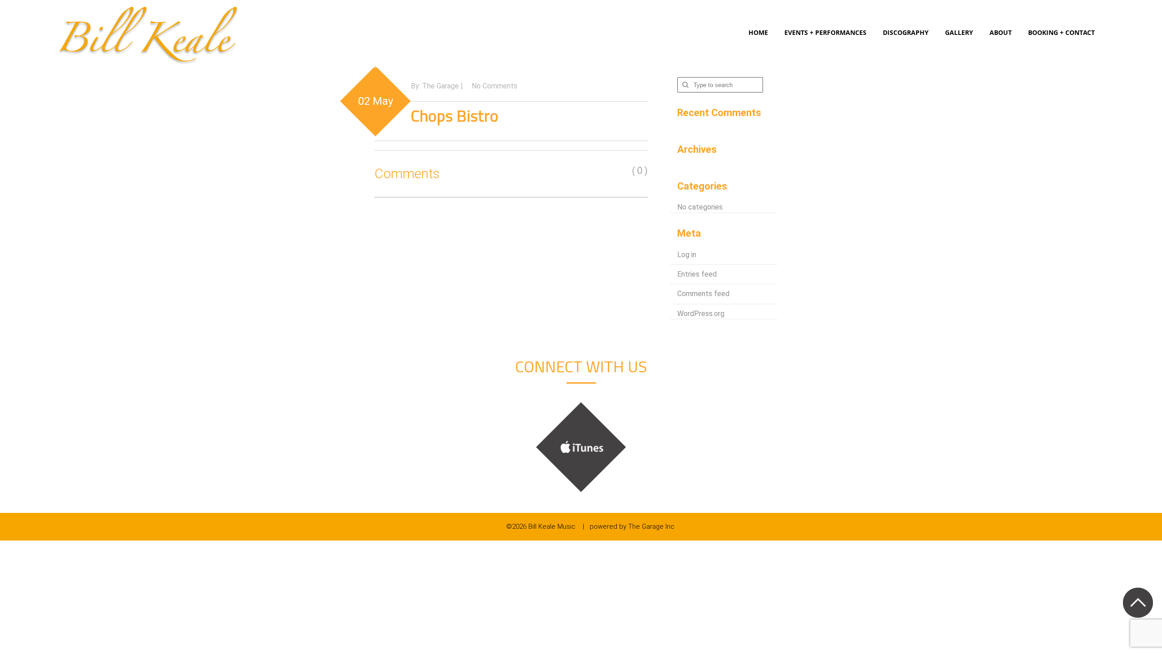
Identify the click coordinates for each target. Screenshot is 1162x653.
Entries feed (697, 274)
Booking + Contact (1061, 32)
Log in (686, 254)
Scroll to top (1138, 602)
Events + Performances (825, 32)
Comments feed (703, 293)
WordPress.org (700, 313)
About (1001, 32)
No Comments (494, 86)
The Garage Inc (651, 526)
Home (758, 32)
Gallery (959, 32)
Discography (906, 32)
